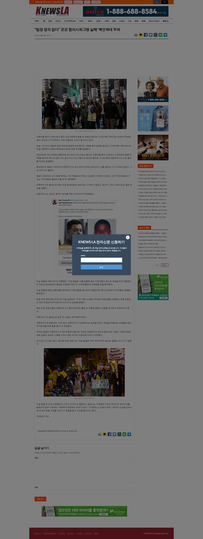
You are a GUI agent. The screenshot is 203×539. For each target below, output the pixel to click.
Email (83, 255)
